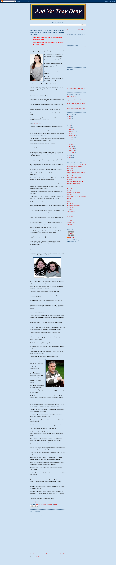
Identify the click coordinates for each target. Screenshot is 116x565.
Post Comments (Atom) (41, 557)
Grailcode (69, 179)
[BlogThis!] (32, 506)
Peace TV (69, 198)
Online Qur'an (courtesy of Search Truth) (76, 30)
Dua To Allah (70, 170)
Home (47, 553)
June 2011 (71, 142)
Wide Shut (69, 224)
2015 (70, 119)
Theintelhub (70, 218)
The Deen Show (70, 215)
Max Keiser (69, 194)
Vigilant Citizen (70, 222)
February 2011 (72, 150)
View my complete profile (74, 243)
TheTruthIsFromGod (71, 217)
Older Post (62, 553)
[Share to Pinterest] (37, 506)
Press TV (69, 200)
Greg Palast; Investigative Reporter (75, 181)
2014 (70, 121)
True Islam (69, 220)
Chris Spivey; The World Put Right (74, 166)
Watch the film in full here (73, 38)
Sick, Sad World (70, 207)
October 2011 (72, 133)
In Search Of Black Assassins (73, 185)
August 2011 (71, 138)
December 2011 (72, 129)
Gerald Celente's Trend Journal (74, 177)
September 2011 (72, 135)
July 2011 (71, 140)
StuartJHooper (70, 209)
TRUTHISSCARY (71, 211)
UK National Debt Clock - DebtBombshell (78, 46)
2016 (70, 116)
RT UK (68, 202)
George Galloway (71, 175)
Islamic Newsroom (71, 189)
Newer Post (32, 553)
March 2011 (71, 148)
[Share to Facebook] (35, 506)
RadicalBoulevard (71, 203)
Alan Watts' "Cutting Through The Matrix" (76, 164)
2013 (70, 123)
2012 (70, 125)
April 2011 (71, 146)
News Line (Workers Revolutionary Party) (76, 196)
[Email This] (31, 506)
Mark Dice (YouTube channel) (73, 192)
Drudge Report (70, 168)
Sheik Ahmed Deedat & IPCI (73, 205)
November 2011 (72, 131)
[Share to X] (34, 506)
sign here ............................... (44, 504)
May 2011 (71, 144)
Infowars (69, 187)
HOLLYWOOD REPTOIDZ (73, 183)
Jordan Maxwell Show (72, 190)
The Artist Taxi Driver (72, 213)
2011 (70, 127)
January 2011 (71, 152)
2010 (70, 155)
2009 (70, 157)
